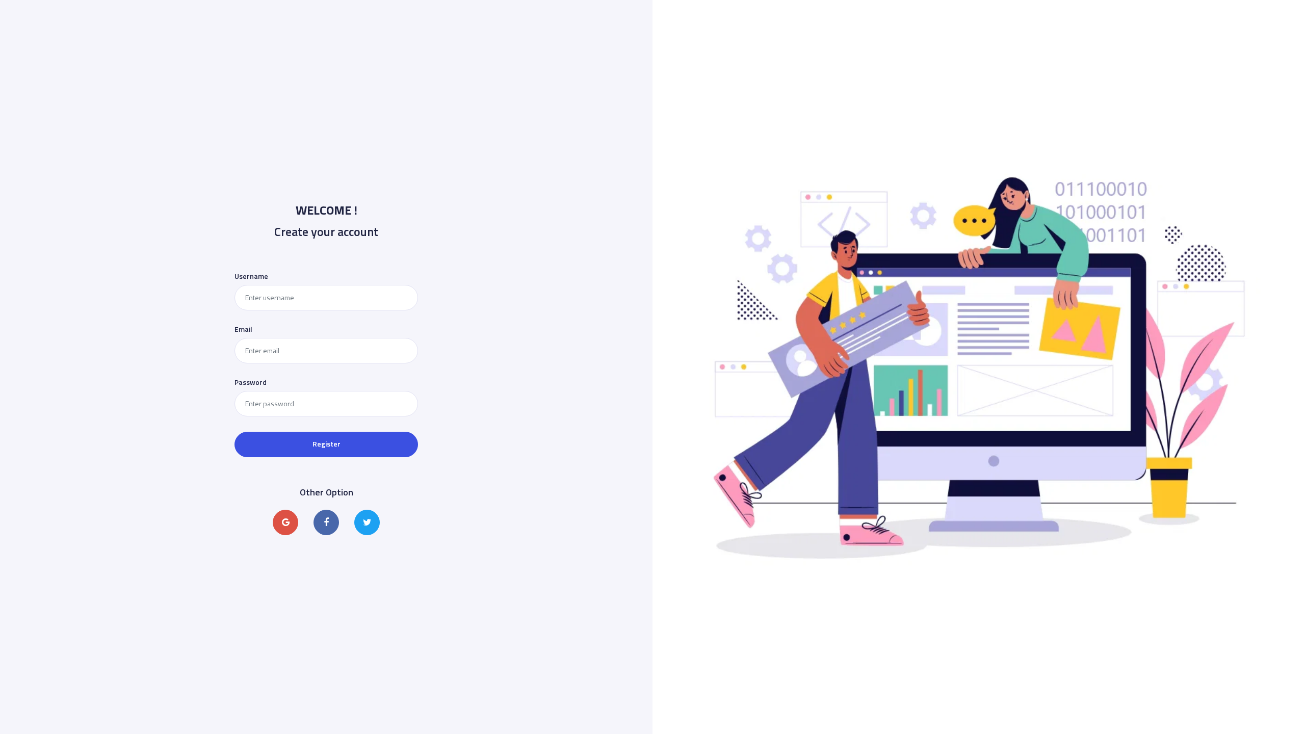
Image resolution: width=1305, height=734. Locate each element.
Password (250, 382)
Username (251, 276)
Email (243, 329)
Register (326, 443)
